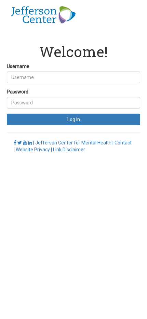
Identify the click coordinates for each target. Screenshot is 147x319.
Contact (123, 142)
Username (18, 66)
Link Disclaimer (69, 149)
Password (17, 91)
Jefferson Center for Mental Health (73, 142)
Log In (73, 119)
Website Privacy (33, 149)
